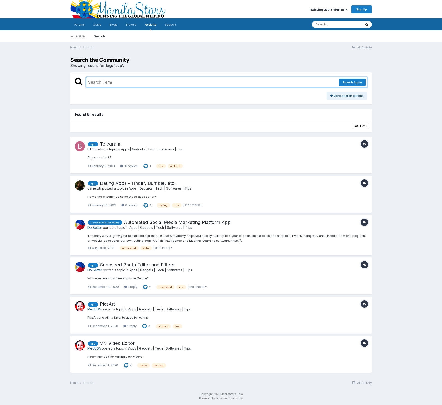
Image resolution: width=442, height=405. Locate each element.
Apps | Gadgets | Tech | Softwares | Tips (152, 149)
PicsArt (107, 304)
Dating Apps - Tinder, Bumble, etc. (138, 183)
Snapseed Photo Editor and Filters (137, 265)
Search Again (352, 82)
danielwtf (94, 188)
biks (90, 149)
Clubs (97, 24)
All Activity (78, 36)
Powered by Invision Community (221, 398)
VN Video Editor (117, 343)
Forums (79, 24)
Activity (151, 24)
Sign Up (361, 9)
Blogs (113, 24)
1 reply (132, 287)
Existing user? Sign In (327, 9)
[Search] (367, 24)
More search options (348, 96)
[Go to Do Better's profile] (80, 225)
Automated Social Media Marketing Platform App (177, 222)
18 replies (130, 166)
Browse (131, 24)
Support (170, 24)
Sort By (359, 126)
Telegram (110, 144)
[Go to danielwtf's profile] (80, 185)
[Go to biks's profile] (80, 146)
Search (99, 36)
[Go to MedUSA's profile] (80, 306)
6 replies (131, 205)
